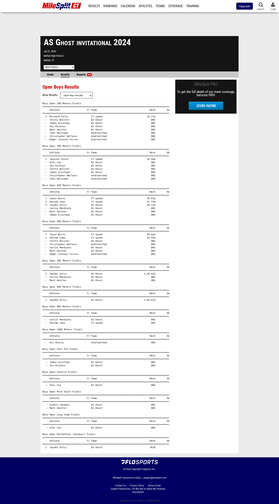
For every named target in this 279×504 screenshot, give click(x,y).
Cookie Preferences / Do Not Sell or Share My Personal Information (138, 490)
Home (50, 74)
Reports (84, 74)
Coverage (175, 6)
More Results (49, 95)
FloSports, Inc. (149, 469)
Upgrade (244, 6)
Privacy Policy (137, 485)
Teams (160, 6)
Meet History (51, 67)
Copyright (136, 469)
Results (94, 6)
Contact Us (120, 485)
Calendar (128, 6)
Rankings (110, 6)
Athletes (145, 6)
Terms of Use (154, 485)
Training (192, 6)
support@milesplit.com (154, 477)
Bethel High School (54, 55)
